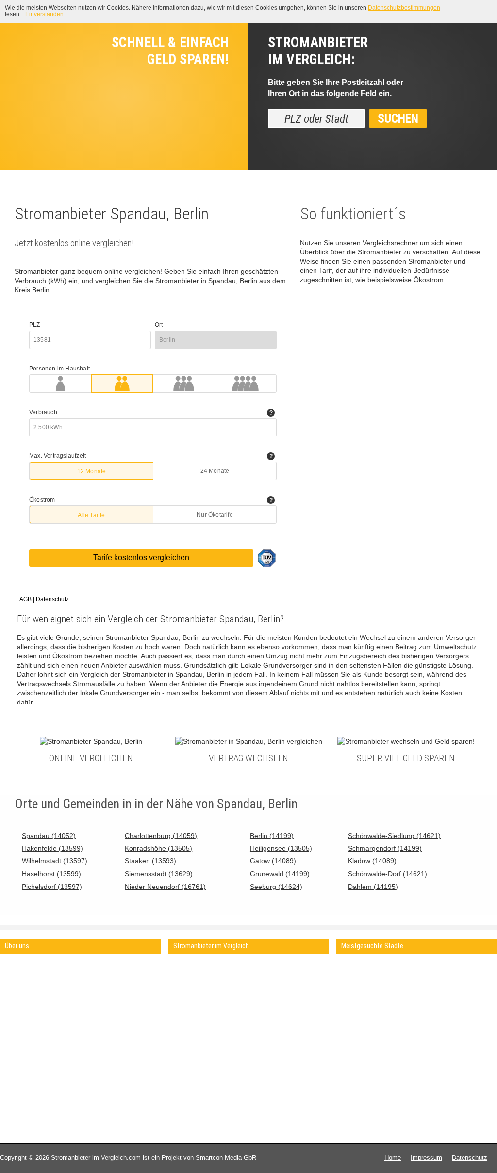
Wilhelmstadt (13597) (54, 861)
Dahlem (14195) (373, 886)
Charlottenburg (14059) (161, 835)
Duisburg (426, 1002)
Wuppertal (428, 1020)
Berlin (349, 968)
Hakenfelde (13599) (52, 848)
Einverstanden (44, 14)
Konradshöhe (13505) (158, 848)
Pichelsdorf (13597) (52, 886)
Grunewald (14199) (280, 874)
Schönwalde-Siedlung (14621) (394, 835)
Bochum (426, 1011)
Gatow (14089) (273, 861)
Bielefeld (426, 1029)
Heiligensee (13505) (281, 848)
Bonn (421, 1037)
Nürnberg (427, 994)
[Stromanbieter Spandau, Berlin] (91, 741)
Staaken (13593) (150, 861)
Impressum (426, 1157)
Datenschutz (469, 1157)
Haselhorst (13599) (51, 874)
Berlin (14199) (272, 835)
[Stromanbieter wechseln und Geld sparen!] (406, 741)
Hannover (427, 985)
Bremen (352, 1046)
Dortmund (354, 1029)
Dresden (426, 976)
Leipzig (424, 968)
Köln (347, 994)
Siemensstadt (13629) (159, 874)
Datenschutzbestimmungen (404, 7)
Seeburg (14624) (276, 886)
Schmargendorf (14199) (385, 848)
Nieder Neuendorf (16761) (165, 886)
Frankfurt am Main (367, 1002)
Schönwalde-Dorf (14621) (387, 874)
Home (392, 1157)
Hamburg (353, 976)
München (354, 985)
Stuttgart (353, 1011)
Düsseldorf (356, 1020)
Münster (425, 1046)
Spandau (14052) (49, 835)
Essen (350, 1037)
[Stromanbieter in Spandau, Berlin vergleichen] (248, 741)
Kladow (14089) (372, 861)
